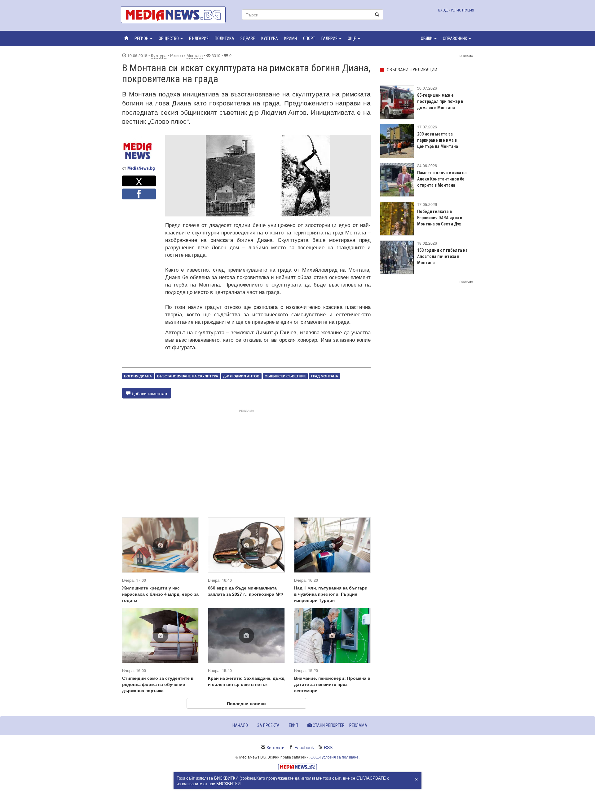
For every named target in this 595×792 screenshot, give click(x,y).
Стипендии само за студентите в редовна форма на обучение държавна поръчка (158, 684)
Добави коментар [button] (148, 393)
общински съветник (285, 376)
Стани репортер (328, 725)
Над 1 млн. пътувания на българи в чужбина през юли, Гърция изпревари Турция (331, 594)
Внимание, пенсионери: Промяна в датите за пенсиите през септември (332, 684)
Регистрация (462, 10)
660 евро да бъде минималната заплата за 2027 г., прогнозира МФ (245, 591)
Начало (240, 725)
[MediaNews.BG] (176, 14)
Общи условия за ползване (335, 756)
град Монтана (324, 376)
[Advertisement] (246, 457)
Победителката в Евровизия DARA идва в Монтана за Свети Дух (439, 217)
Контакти (275, 747)
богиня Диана (138, 376)
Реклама (358, 725)
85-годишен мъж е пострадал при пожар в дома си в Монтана (440, 101)
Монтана (195, 55)
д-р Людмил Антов (241, 376)
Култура (158, 55)
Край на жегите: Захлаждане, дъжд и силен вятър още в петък (246, 681)
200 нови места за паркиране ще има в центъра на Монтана (437, 140)
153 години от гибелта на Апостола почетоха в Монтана (442, 256)
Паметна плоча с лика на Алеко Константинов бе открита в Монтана (442, 179)
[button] (143, 38)
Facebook (304, 747)
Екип (293, 725)
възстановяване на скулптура (187, 376)
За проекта (268, 725)
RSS (328, 747)
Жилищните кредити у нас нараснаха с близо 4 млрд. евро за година (160, 594)
